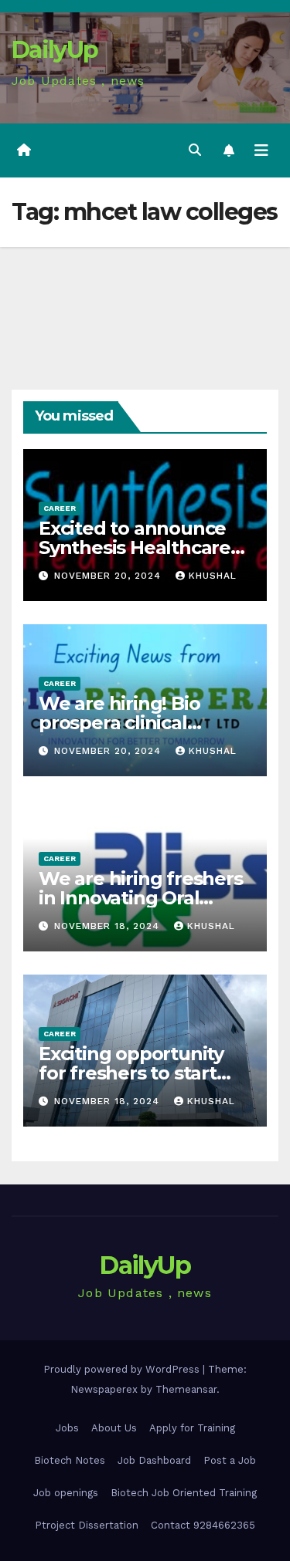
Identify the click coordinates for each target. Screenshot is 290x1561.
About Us (114, 1428)
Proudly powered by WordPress (123, 1369)
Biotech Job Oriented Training (184, 1492)
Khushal (213, 575)
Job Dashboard (154, 1460)
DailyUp (54, 49)
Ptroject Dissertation (86, 1525)
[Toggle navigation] (261, 150)
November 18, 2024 (108, 926)
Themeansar (186, 1389)
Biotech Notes (69, 1460)
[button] (195, 150)
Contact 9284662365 (203, 1525)
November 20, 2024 (109, 575)
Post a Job (229, 1460)
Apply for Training (192, 1428)
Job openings (65, 1492)
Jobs (67, 1428)
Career (59, 508)
